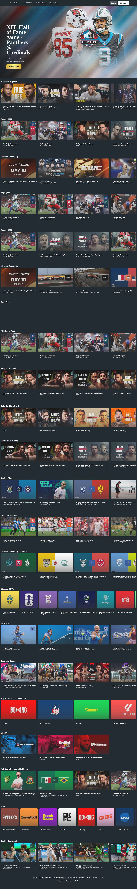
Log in (113, 3)
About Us (68, 881)
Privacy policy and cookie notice (65, 877)
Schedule (41, 3)
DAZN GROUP (91, 877)
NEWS (101, 877)
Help (35, 877)
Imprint (81, 877)
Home (15, 3)
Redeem (60, 881)
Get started (123, 3)
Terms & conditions (45, 877)
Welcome (53, 3)
